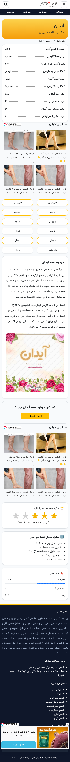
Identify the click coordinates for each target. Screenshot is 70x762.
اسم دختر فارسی (55, 702)
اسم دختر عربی (56, 710)
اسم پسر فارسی (55, 706)
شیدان (53, 240)
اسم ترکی (43, 12)
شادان (17, 231)
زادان (52, 231)
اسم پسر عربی (56, 698)
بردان (52, 212)
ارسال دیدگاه (35, 416)
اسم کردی (27, 12)
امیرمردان (52, 203)
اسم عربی (11, 12)
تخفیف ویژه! (18, 745)
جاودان (17, 212)
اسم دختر (48, 41)
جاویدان (52, 221)
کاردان (17, 240)
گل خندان (52, 250)
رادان (17, 221)
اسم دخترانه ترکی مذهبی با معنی (46, 667)
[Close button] (67, 724)
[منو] (64, 4)
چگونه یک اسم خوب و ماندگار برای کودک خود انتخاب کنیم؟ (35, 673)
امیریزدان (17, 203)
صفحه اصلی (60, 41)
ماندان (17, 250)
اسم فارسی (59, 12)
